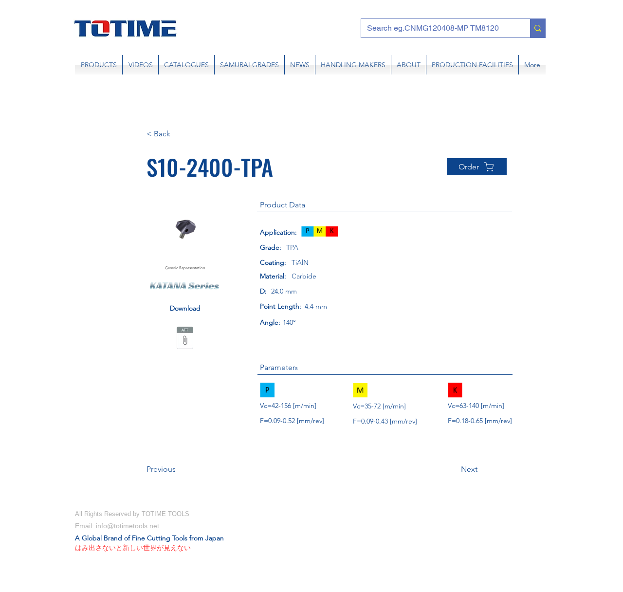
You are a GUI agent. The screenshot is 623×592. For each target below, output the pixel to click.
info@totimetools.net (127, 526)
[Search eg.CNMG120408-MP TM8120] (537, 28)
